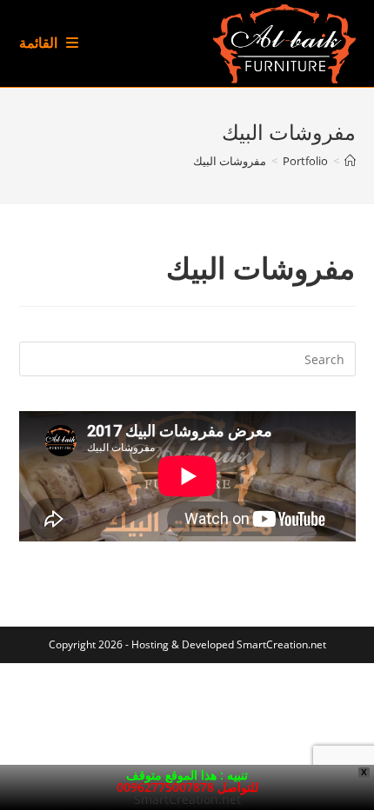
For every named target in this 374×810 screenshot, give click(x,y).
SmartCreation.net (281, 644)
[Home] (350, 161)
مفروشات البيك (229, 161)
